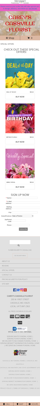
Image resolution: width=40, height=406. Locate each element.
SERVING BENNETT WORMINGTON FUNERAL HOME (20, 343)
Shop (11, 38)
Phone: (9, 225)
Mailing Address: (9, 208)
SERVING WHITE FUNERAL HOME (19, 336)
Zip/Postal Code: (8, 220)
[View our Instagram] (21, 291)
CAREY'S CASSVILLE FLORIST (20, 23)
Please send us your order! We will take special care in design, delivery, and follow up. (20, 7)
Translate (26, 3)
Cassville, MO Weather (9, 367)
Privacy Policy (6, 388)
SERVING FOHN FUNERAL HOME (19, 338)
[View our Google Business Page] (18, 291)
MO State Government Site (29, 367)
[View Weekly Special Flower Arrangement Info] (20, 163)
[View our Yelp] (25, 291)
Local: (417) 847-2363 (20, 306)
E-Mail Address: (9, 202)
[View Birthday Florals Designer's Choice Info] (20, 118)
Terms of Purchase (20, 388)
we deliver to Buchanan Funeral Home (19, 341)
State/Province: (6, 216)
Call (7, 404)
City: (10, 212)
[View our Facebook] (14, 291)
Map (20, 404)
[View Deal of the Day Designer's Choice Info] (20, 73)
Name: (9, 198)
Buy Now (20, 96)
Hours (34, 404)
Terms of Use (35, 388)
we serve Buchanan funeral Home (21, 345)
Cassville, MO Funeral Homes (14, 361)
